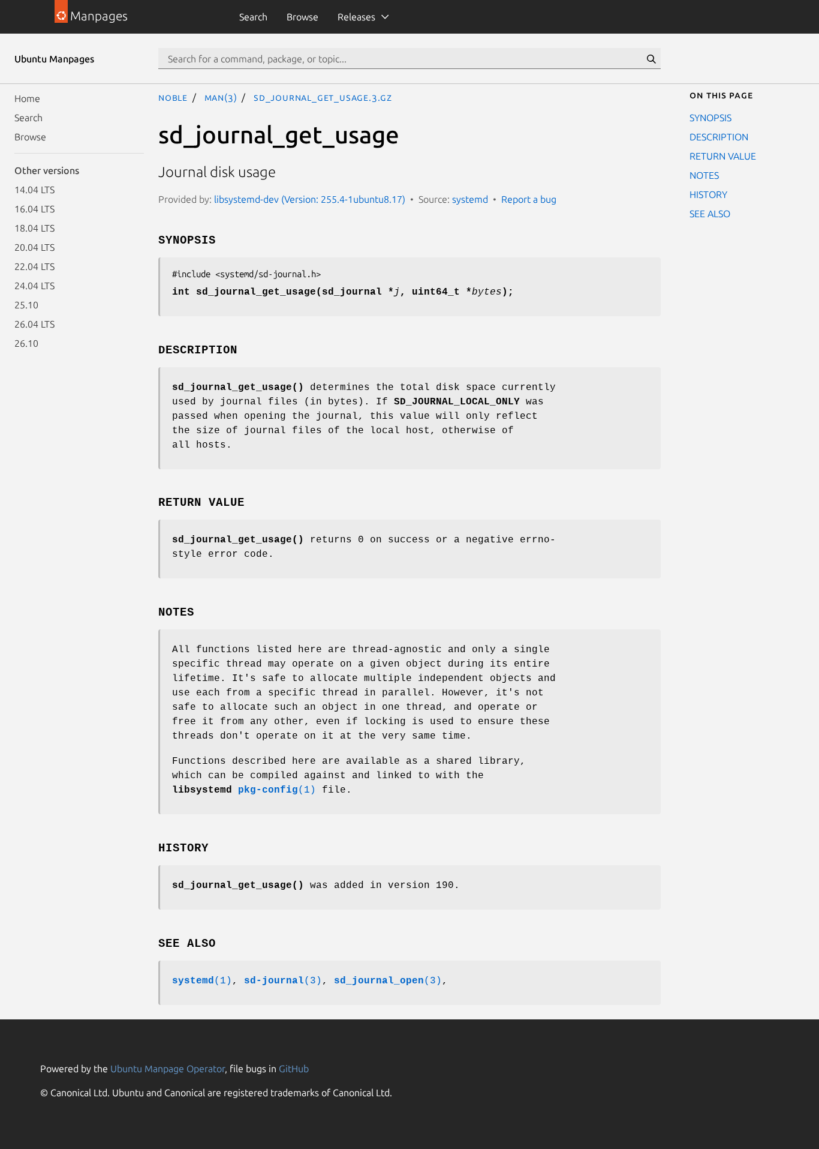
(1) (277, 790)
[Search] (651, 59)
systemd (470, 199)
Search (253, 16)
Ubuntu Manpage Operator (167, 1068)
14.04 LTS (34, 189)
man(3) (220, 97)
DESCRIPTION (718, 136)
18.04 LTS (34, 228)
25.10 (26, 304)
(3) (283, 981)
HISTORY (708, 194)
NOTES (704, 175)
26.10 (26, 343)
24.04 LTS (34, 285)
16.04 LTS (34, 208)
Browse (302, 16)
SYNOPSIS (710, 117)
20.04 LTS (34, 247)
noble (173, 97)
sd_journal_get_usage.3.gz (323, 97)
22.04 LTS (34, 266)
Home (27, 98)
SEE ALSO (709, 213)
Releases (356, 16)
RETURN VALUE (722, 156)
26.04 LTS (34, 324)
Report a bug (528, 199)
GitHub (294, 1068)
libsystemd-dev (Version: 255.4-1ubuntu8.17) (309, 199)
